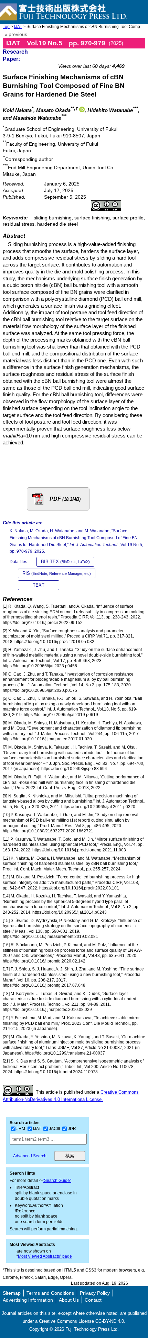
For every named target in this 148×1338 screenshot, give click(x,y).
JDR (72, 1128)
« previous (15, 34)
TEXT (38, 585)
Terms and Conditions (50, 1293)
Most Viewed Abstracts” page (45, 1256)
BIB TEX (65, 561)
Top (6, 26)
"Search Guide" (57, 1180)
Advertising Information (28, 1300)
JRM (21, 1128)
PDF (65, 499)
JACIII (54, 1128)
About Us (69, 1300)
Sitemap (12, 1293)
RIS (56, 573)
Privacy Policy (95, 1293)
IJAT (18, 26)
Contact (93, 1300)
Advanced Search (29, 1156)
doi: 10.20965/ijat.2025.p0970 (109, 54)
